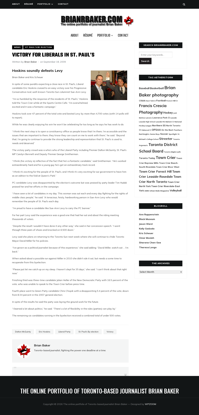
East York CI (151, 101)
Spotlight (173, 134)
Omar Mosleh (146, 237)
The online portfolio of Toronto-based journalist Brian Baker (99, 390)
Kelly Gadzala (146, 228)
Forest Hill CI (172, 101)
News (17, 47)
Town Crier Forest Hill (155, 171)
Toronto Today (147, 158)
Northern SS (159, 125)
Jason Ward (146, 223)
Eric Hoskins (44, 331)
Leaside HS (160, 122)
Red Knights (144, 134)
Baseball (144, 88)
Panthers (178, 130)
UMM (146, 191)
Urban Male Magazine (159, 191)
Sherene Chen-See (150, 242)
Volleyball (176, 190)
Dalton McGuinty (23, 331)
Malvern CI (169, 122)
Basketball (157, 88)
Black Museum (147, 219)
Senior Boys (155, 134)
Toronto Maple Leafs (172, 152)
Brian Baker (30, 61)
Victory (110, 331)
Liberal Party (64, 331)
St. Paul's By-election (38, 47)
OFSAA (156, 129)
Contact (63, 4)
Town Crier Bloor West (167, 167)
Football (161, 100)
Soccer (164, 133)
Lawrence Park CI (161, 117)
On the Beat (167, 130)
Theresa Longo (148, 247)
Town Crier (166, 157)
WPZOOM (150, 404)
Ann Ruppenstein (149, 214)
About (16, 4)
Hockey (168, 112)
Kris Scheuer (146, 233)
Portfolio (43, 4)
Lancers (149, 118)
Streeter (165, 139)
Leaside (173, 118)
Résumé (28, 4)
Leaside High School (147, 122)
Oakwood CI (146, 130)
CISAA (142, 100)
